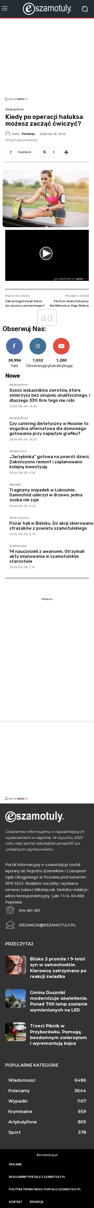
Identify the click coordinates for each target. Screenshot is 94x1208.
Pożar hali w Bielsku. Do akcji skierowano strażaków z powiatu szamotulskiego (51, 526)
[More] (66, 152)
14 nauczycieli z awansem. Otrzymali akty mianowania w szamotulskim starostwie (46, 556)
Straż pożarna (19, 518)
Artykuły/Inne (14, 109)
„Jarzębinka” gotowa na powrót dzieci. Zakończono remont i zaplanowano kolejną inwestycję (49, 461)
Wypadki (15, 484)
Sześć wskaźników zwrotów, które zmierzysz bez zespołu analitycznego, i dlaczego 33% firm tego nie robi (49, 395)
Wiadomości (18, 451)
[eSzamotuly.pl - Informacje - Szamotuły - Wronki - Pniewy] (47, 9)
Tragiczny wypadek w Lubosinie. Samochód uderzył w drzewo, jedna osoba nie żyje (46, 495)
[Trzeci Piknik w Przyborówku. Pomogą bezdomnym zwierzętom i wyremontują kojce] (15, 1031)
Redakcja (28, 133)
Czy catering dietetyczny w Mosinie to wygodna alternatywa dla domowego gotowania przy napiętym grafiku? (49, 428)
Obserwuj (38, 340)
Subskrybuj (61, 340)
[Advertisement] (47, 60)
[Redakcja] (8, 133)
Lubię (14, 340)
